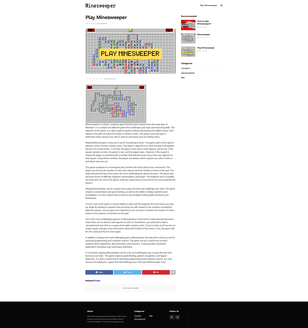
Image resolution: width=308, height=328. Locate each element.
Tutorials (185, 68)
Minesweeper (100, 5)
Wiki (183, 78)
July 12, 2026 (89, 23)
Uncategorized (102, 23)
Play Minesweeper (208, 5)
